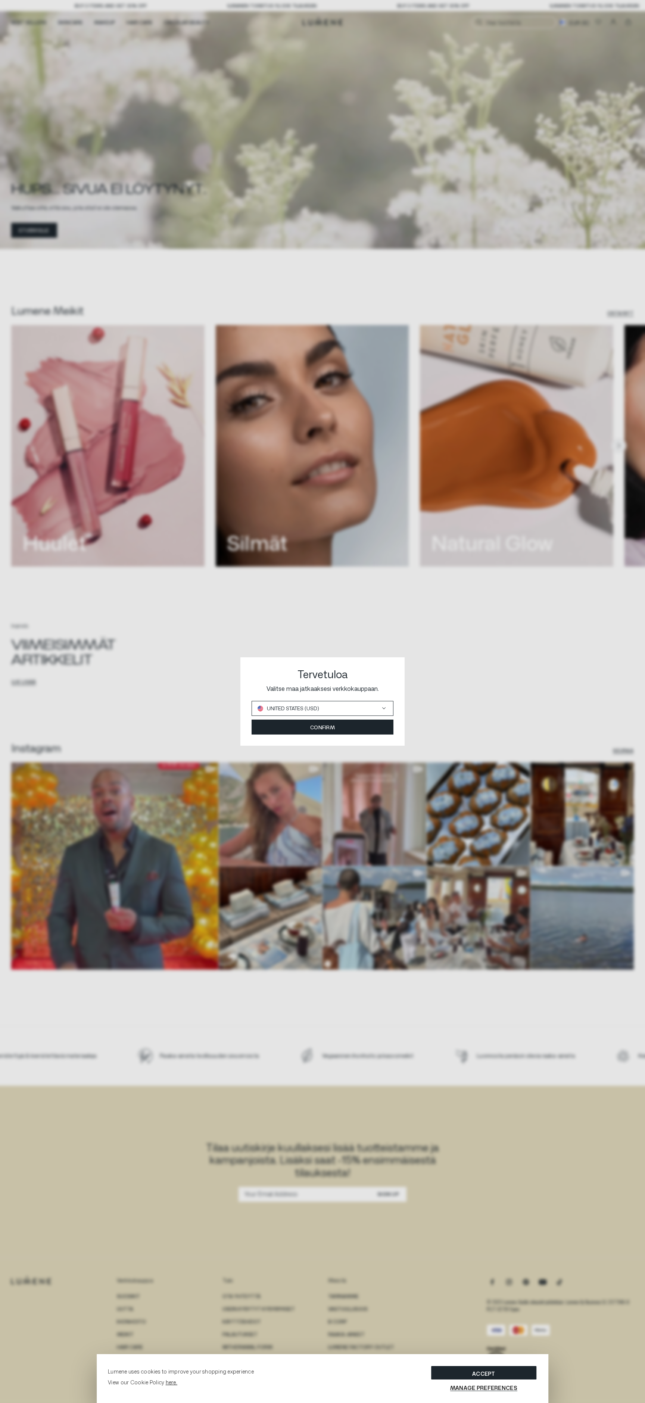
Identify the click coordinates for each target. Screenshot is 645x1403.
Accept (483, 1374)
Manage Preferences (483, 1388)
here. (171, 1382)
